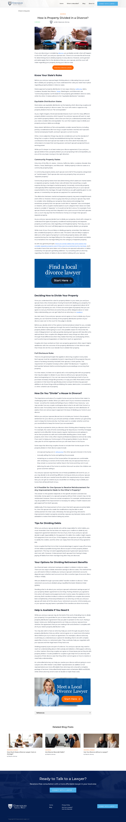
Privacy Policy (66, 805)
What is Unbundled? (73, 3)
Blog (83, 3)
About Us (91, 3)
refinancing (59, 452)
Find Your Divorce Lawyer (63, 67)
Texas (58, 91)
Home (61, 3)
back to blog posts (25, 11)
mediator (79, 312)
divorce (60, 53)
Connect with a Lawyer (107, 3)
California (78, 89)
